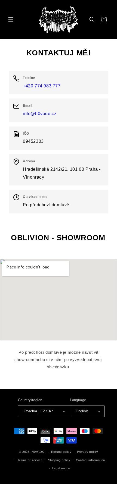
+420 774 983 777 (42, 86)
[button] (11, 20)
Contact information (90, 460)
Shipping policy (59, 460)
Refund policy (61, 451)
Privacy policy (87, 451)
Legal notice (61, 468)
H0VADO (38, 451)
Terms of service (30, 460)
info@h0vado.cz (39, 113)
